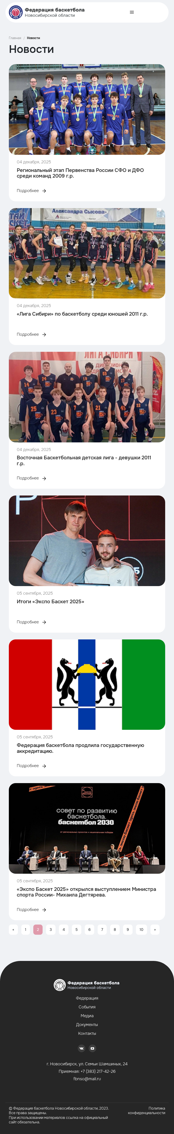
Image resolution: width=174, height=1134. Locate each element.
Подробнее (28, 190)
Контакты (87, 1033)
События (87, 1007)
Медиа (87, 1015)
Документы (87, 1024)
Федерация (87, 998)
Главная (15, 38)
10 (141, 929)
